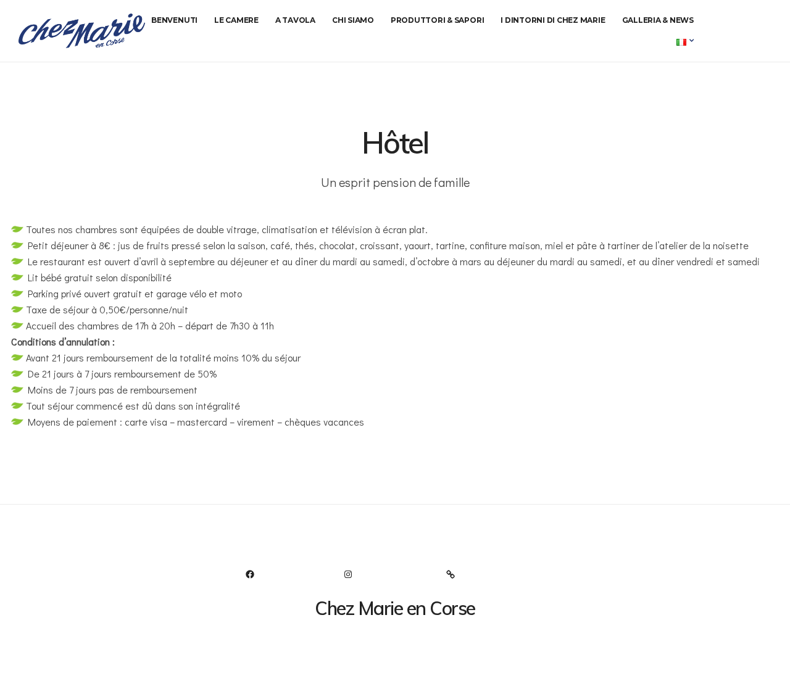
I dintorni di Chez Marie (553, 20)
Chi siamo (353, 20)
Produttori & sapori (437, 20)
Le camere (236, 20)
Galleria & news (658, 20)
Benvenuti (174, 20)
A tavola (295, 20)
